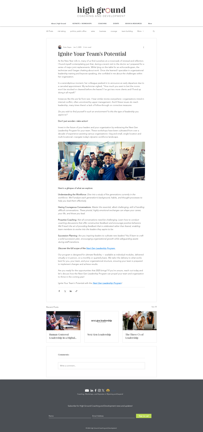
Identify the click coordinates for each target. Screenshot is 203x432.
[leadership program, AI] (102, 320)
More (139, 31)
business (103, 31)
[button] (154, 31)
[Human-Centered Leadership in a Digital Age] (63, 320)
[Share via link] (76, 291)
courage (114, 31)
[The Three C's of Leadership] (140, 320)
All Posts (49, 31)
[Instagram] (99, 390)
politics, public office (78, 31)
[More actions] (143, 47)
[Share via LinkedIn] (71, 291)
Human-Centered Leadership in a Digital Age (62, 336)
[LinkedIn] (92, 390)
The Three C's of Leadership (134, 336)
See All (154, 307)
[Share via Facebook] (59, 291)
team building (127, 31)
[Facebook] (95, 390)
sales (93, 31)
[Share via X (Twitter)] (65, 291)
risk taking (62, 31)
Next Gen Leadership (99, 334)
